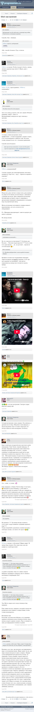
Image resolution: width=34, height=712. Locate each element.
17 (19, 19)
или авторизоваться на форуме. (22, 149)
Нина (8, 100)
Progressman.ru (5, 7)
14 (12, 19)
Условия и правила (29, 708)
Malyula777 (10, 398)
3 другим (20, 157)
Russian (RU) (10, 706)
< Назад (3, 19)
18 (21, 19)
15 (14, 19)
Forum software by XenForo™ (6, 708)
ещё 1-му (22, 75)
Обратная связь (25, 706)
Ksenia (9, 61)
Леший (9, 228)
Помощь (31, 706)
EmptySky (14, 75)
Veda (8, 439)
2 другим (22, 504)
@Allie (8, 87)
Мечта (8, 24)
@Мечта (5, 43)
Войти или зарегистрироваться (24, 1)
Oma (8, 355)
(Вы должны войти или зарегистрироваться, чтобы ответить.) (19, 697)
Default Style (3, 706)
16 (16, 19)
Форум (13, 7)
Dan (6, 55)
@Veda (4, 543)
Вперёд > (25, 19)
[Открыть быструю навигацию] (32, 13)
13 (10, 19)
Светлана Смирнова (6, 75)
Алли (3, 55)
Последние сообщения (7, 9)
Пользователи (21, 7)
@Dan (3, 87)
